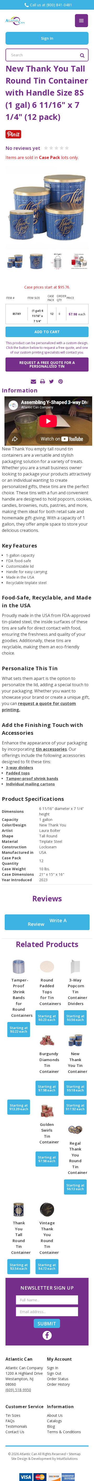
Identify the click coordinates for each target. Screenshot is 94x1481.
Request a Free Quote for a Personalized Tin (47, 364)
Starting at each (19, 1029)
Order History (58, 1384)
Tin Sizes (12, 1415)
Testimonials (16, 1426)
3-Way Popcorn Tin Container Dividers (77, 991)
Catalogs (54, 1420)
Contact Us (14, 1431)
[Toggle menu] (81, 20)
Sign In (52, 1367)
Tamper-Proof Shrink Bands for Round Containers (22, 997)
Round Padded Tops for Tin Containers (50, 991)
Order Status (57, 1378)
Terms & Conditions (64, 1431)
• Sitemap (74, 1454)
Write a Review (47, 922)
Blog (51, 1426)
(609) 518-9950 (18, 1389)
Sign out (54, 1373)
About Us (55, 1415)
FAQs (10, 1420)
